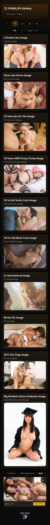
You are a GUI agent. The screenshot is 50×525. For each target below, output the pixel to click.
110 (14, 30)
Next (40, 473)
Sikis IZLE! (25, 513)
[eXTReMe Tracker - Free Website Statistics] (25, 517)
